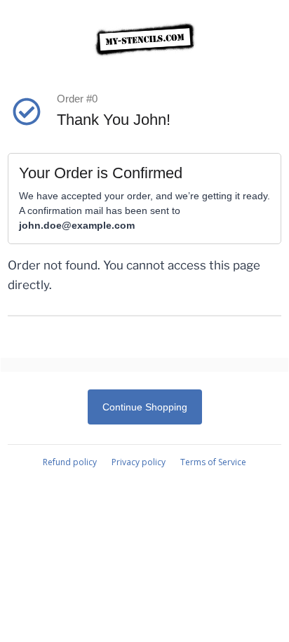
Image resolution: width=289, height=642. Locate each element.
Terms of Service (213, 462)
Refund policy (70, 462)
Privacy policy (139, 462)
